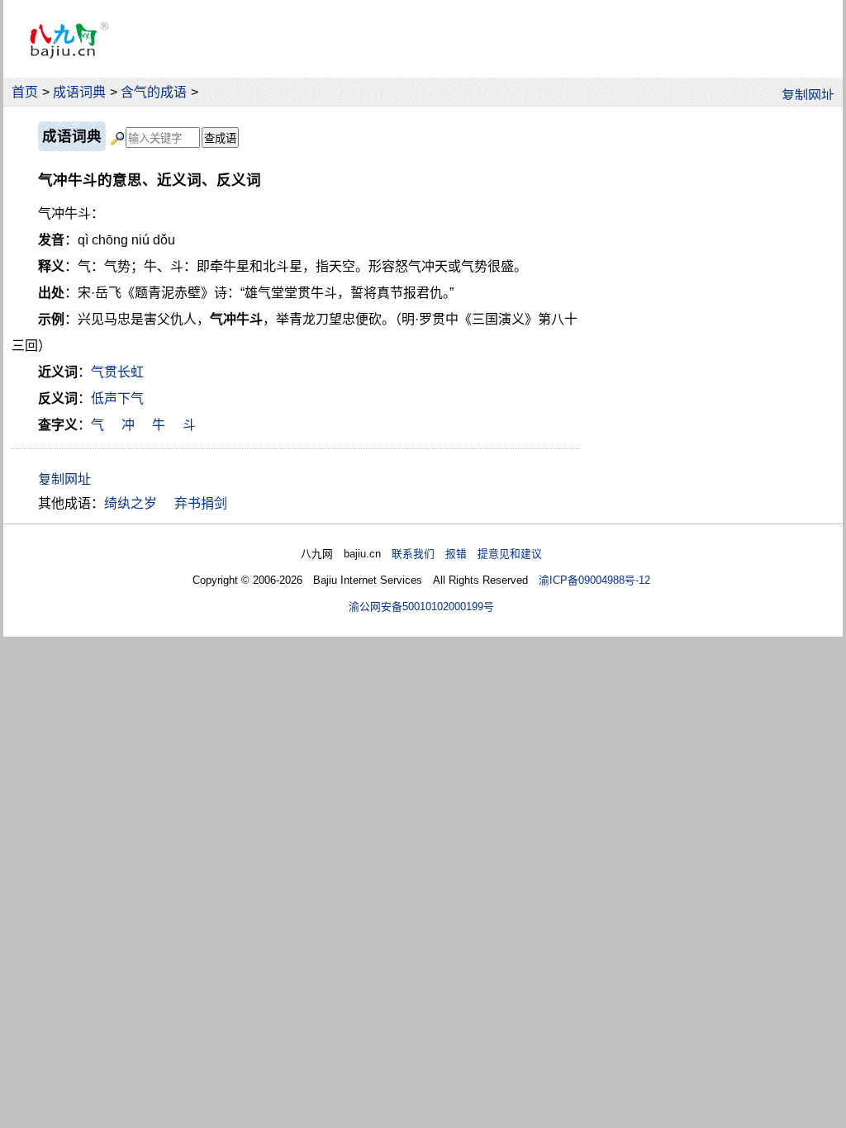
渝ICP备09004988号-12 (594, 580)
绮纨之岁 (130, 503)
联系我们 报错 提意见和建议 (467, 553)
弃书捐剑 (200, 503)
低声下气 (117, 398)
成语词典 (79, 92)
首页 (25, 92)
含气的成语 (154, 92)
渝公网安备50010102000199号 (421, 606)
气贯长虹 (117, 372)
